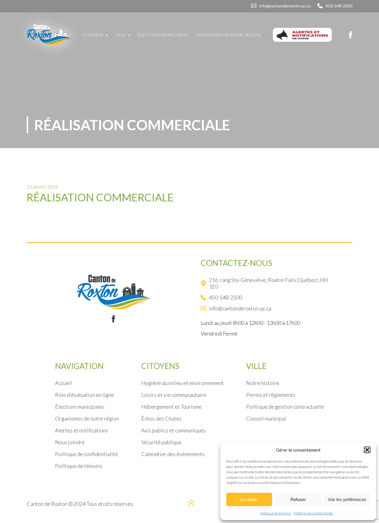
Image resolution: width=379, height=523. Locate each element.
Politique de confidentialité (313, 513)
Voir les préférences (347, 499)
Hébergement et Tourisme (171, 406)
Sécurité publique (161, 442)
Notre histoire (262, 383)
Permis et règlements (270, 395)
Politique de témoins (275, 513)
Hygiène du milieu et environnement (182, 383)
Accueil (63, 383)
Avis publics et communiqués (173, 430)
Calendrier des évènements (173, 454)
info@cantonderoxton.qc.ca (285, 5)
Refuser (298, 499)
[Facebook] (350, 34)
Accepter (249, 499)
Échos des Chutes (161, 418)
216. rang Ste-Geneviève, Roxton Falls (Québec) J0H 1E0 (268, 283)
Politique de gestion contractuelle (285, 406)
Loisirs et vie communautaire (173, 395)
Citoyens (93, 34)
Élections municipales (163, 34)
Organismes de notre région (228, 34)
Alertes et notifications (81, 430)
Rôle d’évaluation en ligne (84, 395)
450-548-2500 (339, 5)
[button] (367, 450)
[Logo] (49, 34)
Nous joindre (70, 442)
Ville (120, 34)
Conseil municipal (266, 418)
